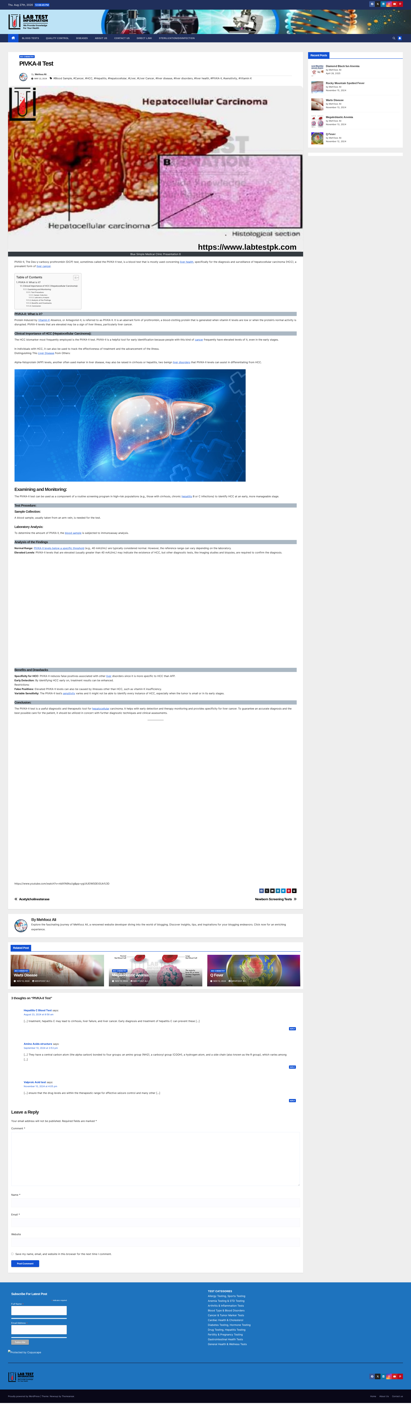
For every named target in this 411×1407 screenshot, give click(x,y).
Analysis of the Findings (41, 300)
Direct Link (144, 38)
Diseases (82, 38)
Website (16, 1234)
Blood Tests (30, 38)
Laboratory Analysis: (42, 297)
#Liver (132, 78)
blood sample (73, 533)
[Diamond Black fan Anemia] (317, 70)
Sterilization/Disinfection (177, 38)
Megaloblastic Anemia (130, 975)
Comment (18, 1128)
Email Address (19, 1323)
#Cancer (78, 78)
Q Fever (216, 975)
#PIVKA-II (216, 78)
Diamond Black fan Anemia (343, 66)
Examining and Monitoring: (39, 289)
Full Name (17, 1303)
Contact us (122, 38)
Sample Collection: (41, 295)
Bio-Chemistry (27, 57)
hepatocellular (100, 708)
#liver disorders (183, 78)
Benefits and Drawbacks (42, 303)
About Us (101, 38)
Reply (292, 1029)
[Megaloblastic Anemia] (317, 121)
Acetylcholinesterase (34, 899)
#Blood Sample (62, 78)
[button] (394, 38)
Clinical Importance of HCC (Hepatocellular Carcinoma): (50, 286)
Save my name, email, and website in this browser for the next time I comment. (63, 1254)
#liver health (201, 78)
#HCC (88, 78)
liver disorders (181, 362)
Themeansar (68, 1396)
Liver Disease (46, 353)
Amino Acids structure (38, 1043)
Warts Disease (25, 975)
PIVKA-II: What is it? (29, 282)
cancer (199, 339)
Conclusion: (36, 306)
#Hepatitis (100, 78)
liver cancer (44, 266)
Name (15, 1194)
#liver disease (164, 78)
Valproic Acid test (35, 1082)
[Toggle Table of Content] (74, 277)
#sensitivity (230, 78)
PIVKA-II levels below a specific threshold (59, 548)
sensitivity (69, 693)
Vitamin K (44, 320)
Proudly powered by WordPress (24, 1396)
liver (108, 676)
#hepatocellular (117, 78)
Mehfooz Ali (40, 74)
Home (373, 1396)
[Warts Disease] (317, 104)
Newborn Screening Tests (273, 899)
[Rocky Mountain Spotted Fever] (317, 87)
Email (15, 1214)
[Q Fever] (317, 138)
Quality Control (57, 38)
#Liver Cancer (145, 78)
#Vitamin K (245, 78)
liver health (186, 261)
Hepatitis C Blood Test (38, 1010)
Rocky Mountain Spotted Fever (345, 83)
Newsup (54, 1396)
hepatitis (187, 496)
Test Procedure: (37, 292)
